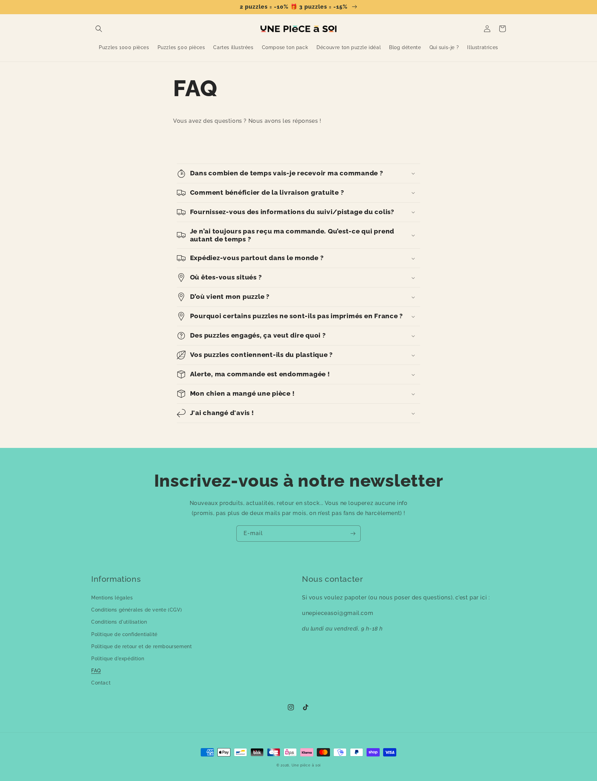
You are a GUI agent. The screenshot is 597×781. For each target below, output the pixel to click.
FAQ (96, 670)
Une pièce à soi (306, 765)
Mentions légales (112, 597)
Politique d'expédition (117, 658)
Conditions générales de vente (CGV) (136, 610)
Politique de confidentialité (124, 634)
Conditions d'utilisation (119, 622)
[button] (98, 28)
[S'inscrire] (352, 533)
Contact (101, 683)
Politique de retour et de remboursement (141, 646)
